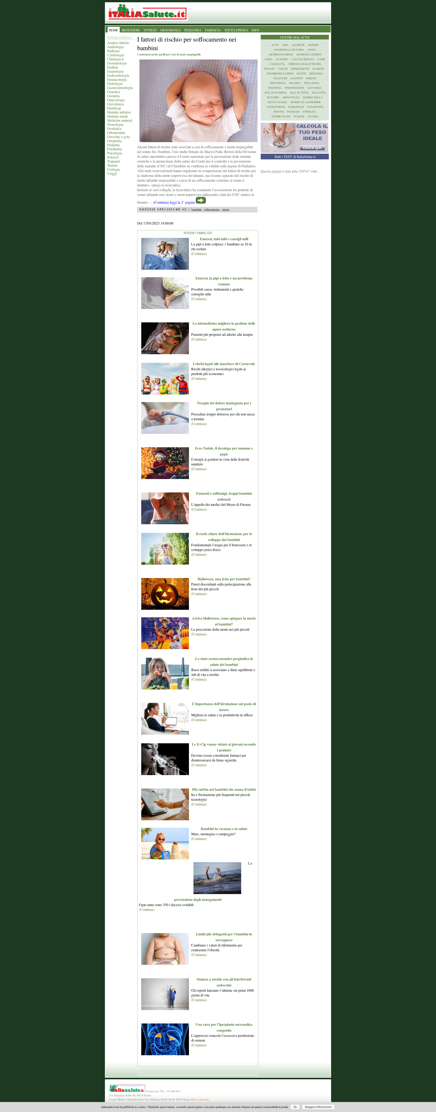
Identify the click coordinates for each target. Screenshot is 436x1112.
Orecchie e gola (118, 136)
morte (225, 209)
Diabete (112, 67)
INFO (255, 30)
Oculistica (114, 128)
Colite (283, 68)
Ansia (311, 49)
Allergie (298, 45)
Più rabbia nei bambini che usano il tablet (224, 789)
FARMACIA (213, 30)
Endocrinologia (118, 75)
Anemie (313, 45)
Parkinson (296, 107)
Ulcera (312, 116)
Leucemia (314, 87)
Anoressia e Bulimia (289, 49)
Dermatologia (117, 63)
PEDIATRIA (192, 30)
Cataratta (277, 64)
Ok (295, 1107)
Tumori (112, 165)
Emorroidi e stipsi (280, 73)
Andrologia (115, 46)
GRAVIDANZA (170, 30)
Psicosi (278, 111)
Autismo (282, 59)
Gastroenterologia (120, 87)
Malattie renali (117, 116)
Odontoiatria (116, 132)
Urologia (113, 169)
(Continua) (199, 253)
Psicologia (114, 153)
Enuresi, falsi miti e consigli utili (224, 238)
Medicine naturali (119, 120)
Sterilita (309, 111)
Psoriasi (293, 111)
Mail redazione (200, 1099)
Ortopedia (114, 140)
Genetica (113, 91)
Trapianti (113, 161)
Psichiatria (114, 148)
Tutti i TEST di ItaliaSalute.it (294, 156)
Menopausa (291, 97)
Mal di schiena (276, 92)
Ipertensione (294, 87)
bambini (196, 209)
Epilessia (316, 73)
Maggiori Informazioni (318, 1107)
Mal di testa (299, 92)
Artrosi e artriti (308, 54)
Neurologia (115, 124)
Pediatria (113, 144)
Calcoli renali (302, 59)
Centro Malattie (295, 37)
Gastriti (296, 78)
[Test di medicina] (294, 151)
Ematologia (115, 71)
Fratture (280, 78)
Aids (285, 45)
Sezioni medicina (119, 37)
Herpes (311, 78)
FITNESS (150, 30)
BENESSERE (131, 30)
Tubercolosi (280, 116)
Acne (275, 45)
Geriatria (113, 95)
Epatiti (301, 73)
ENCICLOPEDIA (236, 30)
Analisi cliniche (118, 42)
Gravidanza (115, 103)
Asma (268, 59)
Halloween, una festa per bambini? (224, 578)
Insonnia (275, 87)
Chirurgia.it (115, 59)
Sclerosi (113, 157)
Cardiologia (115, 54)
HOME (113, 30)
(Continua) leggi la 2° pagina (174, 202)
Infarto (295, 83)
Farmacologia (116, 79)
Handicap (114, 108)
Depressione (300, 68)
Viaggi (112, 173)
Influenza (312, 83)
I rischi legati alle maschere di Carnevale (224, 363)
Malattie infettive (119, 112)
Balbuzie (113, 50)
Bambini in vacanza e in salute (224, 828)
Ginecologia (116, 99)
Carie (321, 59)
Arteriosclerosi (280, 54)
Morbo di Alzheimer (305, 102)
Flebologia (114, 83)
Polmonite (315, 107)
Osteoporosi (275, 107)
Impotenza (278, 83)
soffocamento (211, 209)
